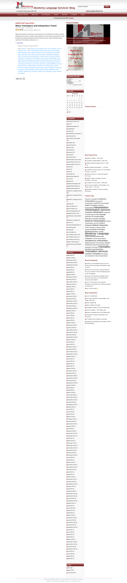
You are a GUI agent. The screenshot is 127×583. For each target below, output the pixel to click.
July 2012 (70, 505)
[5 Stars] (22, 30)
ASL (69, 124)
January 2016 (71, 452)
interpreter (89, 212)
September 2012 (72, 500)
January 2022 (71, 349)
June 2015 (70, 457)
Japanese (93, 214)
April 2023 (70, 320)
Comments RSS (72, 572)
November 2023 (72, 303)
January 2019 (71, 421)
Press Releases (46, 14)
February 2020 (71, 394)
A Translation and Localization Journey (96, 319)
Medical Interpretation (73, 183)
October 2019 (71, 402)
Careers (58, 579)
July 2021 (70, 358)
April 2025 (70, 272)
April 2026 (70, 255)
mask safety (29, 60)
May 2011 (70, 534)
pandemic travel (48, 60)
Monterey (88, 231)
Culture (102, 203)
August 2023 (71, 310)
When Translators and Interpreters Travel (36, 26)
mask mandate (52, 58)
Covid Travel (47, 50)
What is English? (91, 302)
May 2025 (70, 269)
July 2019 (70, 409)
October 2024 (71, 284)
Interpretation (35, 56)
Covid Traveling (55, 50)
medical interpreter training (92, 227)
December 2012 (72, 493)
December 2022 (72, 330)
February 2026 (71, 260)
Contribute (74, 14)
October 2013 (71, 481)
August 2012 (71, 503)
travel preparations (30, 69)
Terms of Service (65, 579)
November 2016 (72, 447)
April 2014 (70, 474)
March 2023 (71, 322)
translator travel (33, 67)
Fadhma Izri (89, 263)
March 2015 (71, 462)
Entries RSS (71, 570)
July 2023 (70, 313)
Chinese (70, 131)
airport (37, 48)
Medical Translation (98, 229)
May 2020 (70, 387)
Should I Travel (41, 65)
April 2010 (70, 558)
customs (44, 52)
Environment (71, 145)
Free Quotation (51, 579)
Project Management (73, 211)
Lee (87, 282)
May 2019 (70, 414)
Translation (25, 67)
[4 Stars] (21, 30)
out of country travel (37, 60)
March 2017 (71, 440)
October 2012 (71, 498)
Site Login (70, 567)
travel (56, 67)
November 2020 (72, 378)
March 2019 (71, 416)
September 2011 (72, 527)
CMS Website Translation (74, 133)
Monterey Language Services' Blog (54, 7)
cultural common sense (24, 52)
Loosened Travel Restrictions (32, 58)
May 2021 (70, 363)
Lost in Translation (91, 296)
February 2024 (71, 296)
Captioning (70, 128)
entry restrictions (32, 54)
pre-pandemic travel (50, 62)
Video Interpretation (101, 256)
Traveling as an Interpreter (44, 71)
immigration (49, 54)
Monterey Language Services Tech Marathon (98, 312)
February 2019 (71, 419)
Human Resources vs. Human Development (97, 174)
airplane (33, 48)
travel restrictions (40, 69)
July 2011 (70, 529)
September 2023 (72, 308)
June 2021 (70, 361)
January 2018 (71, 431)
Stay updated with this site (95, 11)
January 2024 (71, 298)
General (24, 48)
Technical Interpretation (73, 224)
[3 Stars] (19, 30)
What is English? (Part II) (93, 305)
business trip (43, 48)
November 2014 (72, 467)
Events (69, 147)
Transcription (71, 232)
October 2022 (71, 334)
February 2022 (71, 346)
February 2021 (71, 370)
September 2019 (72, 404)
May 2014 (70, 472)
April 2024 (70, 291)
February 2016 (71, 450)
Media (69, 181)
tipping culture (50, 65)
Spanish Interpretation (97, 243)
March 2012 (71, 515)
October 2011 (71, 524)
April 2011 (70, 536)
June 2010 (70, 553)
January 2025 (71, 279)
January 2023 (71, 327)
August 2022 (71, 339)
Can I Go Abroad (51, 48)
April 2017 (70, 438)
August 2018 (71, 426)
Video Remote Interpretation (74, 244)
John (87, 288)
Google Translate (78, 84)
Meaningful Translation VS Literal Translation (97, 189)
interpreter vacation (54, 56)
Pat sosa (88, 269)
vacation (54, 71)
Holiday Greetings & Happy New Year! (95, 163)
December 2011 (72, 522)
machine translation (99, 219)
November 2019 (72, 399)
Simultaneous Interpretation (74, 215)
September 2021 (72, 354)
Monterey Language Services (75, 190)
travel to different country (51, 69)
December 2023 (72, 301)
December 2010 (72, 541)
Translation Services (73, 234)
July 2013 (70, 488)
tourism (56, 65)
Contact (83, 14)
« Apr (69, 112)
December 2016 (72, 445)
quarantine (36, 64)
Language (70, 174)
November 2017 (72, 435)
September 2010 (72, 548)
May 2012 (70, 510)
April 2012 (70, 512)
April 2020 (70, 390)
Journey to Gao (90, 276)
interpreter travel (44, 56)
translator (88, 254)
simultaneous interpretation (96, 241)
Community (70, 136)
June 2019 (70, 411)
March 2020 (71, 392)
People (69, 203)
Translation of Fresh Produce (93, 182)
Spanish (87, 243)
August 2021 (71, 356)
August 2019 (71, 407)
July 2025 (70, 267)
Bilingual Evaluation (72, 126)
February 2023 (71, 325)
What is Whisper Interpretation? (93, 167)
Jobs (69, 166)
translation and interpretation (94, 249)
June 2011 (70, 532)
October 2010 (71, 546)
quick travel (43, 64)
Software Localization (73, 220)
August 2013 (71, 486)
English (106, 203)
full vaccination (41, 54)
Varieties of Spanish (91, 158)
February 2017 (71, 443)
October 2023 (71, 306)
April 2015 (70, 460)
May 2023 (70, 318)
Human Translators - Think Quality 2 (96, 310)
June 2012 (70, 508)
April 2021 (70, 366)
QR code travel (29, 64)
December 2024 (72, 281)
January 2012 (71, 520)
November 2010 (72, 544)
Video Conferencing (72, 241)
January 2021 (71, 373)
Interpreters (21, 58)
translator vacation (43, 67)
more (71, 18)
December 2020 (72, 375)
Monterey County (97, 231)
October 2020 (71, 380)
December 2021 (72, 351)
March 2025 (71, 274)
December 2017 (72, 433)
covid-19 (97, 203)
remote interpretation (99, 238)
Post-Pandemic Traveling (37, 62)
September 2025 (72, 265)
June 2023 (70, 315)
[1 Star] (16, 30)
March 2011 (71, 539)
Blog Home (35, 14)
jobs (97, 214)
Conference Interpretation (74, 138)
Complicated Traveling (37, 50)
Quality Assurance (72, 213)
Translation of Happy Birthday (93, 160)
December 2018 (72, 423)
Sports (69, 222)
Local (69, 178)
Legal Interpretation (72, 176)
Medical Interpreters (100, 225)
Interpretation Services (73, 159)
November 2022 (72, 332)
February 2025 (71, 277)
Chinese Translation (91, 199)
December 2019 (72, 397)
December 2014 (72, 464)
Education (70, 142)
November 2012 (72, 496)
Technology (70, 227)
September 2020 (72, 382)
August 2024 (71, 286)
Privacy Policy (73, 579)
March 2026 (71, 257)
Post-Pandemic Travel (24, 62)
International (71, 157)
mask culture (44, 58)
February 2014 (71, 479)
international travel (27, 56)
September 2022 (72, 337)
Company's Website (22, 14)
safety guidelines (32, 65)
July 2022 (70, 342)
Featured (70, 150)
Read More (20, 43)
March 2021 (71, 368)
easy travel (24, 54)
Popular (56, 14)
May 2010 (70, 556)
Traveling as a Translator (30, 71)
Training (70, 229)
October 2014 (71, 469)
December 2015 (72, 455)
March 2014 (71, 476)
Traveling (20, 71)
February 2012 (71, 517)
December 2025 (72, 262)
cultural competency (36, 52)
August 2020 (71, 385)
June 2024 (70, 289)
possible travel (57, 60)
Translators (51, 67)
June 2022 (70, 344)
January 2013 (71, 491)
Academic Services (72, 121)
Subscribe (64, 14)
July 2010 (70, 551)
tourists (20, 67)
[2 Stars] (18, 30)
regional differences (51, 64)
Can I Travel (27, 50)
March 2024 (71, 293)
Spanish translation (99, 245)
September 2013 (72, 484)
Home (45, 579)
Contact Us (80, 579)
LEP (92, 216)
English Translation (91, 205)
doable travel (50, 52)
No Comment (20, 28)
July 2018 (70, 428)
